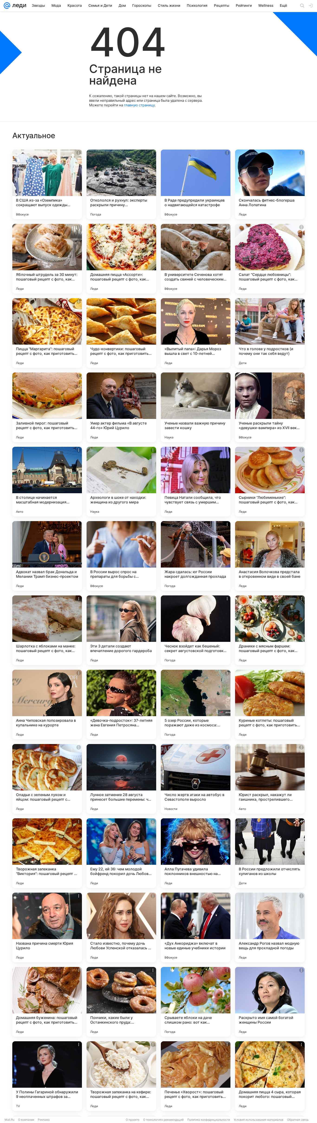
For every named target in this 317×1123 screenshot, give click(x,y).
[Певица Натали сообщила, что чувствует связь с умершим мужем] (195, 481)
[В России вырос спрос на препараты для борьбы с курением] (121, 556)
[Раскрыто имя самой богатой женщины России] (270, 1002)
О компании (26, 1119)
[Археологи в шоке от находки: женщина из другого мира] (121, 481)
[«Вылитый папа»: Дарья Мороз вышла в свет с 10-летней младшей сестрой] (195, 333)
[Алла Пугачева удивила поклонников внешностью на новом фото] (195, 853)
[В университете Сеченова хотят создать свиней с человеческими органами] (195, 259)
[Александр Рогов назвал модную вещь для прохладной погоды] (270, 927)
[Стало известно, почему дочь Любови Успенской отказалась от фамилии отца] (121, 927)
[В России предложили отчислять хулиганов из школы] (270, 853)
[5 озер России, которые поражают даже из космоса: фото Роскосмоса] (195, 704)
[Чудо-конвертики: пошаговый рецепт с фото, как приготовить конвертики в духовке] (121, 333)
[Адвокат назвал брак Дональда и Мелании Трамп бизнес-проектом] (47, 556)
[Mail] (7, 5)
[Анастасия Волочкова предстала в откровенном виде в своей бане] (270, 556)
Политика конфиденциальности (208, 1119)
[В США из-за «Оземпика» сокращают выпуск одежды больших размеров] (47, 184)
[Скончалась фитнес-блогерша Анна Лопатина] (270, 184)
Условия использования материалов (258, 1119)
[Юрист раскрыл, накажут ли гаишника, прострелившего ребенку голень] (270, 779)
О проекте (132, 1119)
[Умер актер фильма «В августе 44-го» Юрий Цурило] (121, 407)
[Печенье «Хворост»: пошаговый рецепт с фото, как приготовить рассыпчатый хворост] (195, 1076)
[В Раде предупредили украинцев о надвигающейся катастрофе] (195, 184)
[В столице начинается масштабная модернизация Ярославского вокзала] (47, 481)
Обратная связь (298, 1119)
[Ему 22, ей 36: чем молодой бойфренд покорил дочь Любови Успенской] (121, 853)
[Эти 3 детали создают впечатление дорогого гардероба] (121, 630)
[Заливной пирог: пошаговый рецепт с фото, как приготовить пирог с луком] (47, 407)
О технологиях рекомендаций (163, 1119)
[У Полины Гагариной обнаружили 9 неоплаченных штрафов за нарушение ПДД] (47, 1076)
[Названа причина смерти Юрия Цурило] (47, 927)
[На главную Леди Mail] (18, 5)
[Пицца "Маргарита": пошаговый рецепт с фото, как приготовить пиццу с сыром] (47, 333)
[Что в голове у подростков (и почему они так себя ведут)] (270, 333)
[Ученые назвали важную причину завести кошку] (195, 407)
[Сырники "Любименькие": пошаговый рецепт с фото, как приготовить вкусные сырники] (270, 481)
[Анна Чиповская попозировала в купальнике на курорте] (47, 704)
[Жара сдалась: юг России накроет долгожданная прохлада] (195, 556)
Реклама (44, 1119)
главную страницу (139, 105)
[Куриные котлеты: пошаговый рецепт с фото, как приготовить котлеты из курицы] (270, 704)
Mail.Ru (9, 1119)
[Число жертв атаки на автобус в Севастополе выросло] (195, 779)
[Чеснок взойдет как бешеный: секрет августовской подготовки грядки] (195, 630)
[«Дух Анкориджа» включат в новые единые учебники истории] (195, 927)
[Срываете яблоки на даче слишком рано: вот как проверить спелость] (195, 1002)
